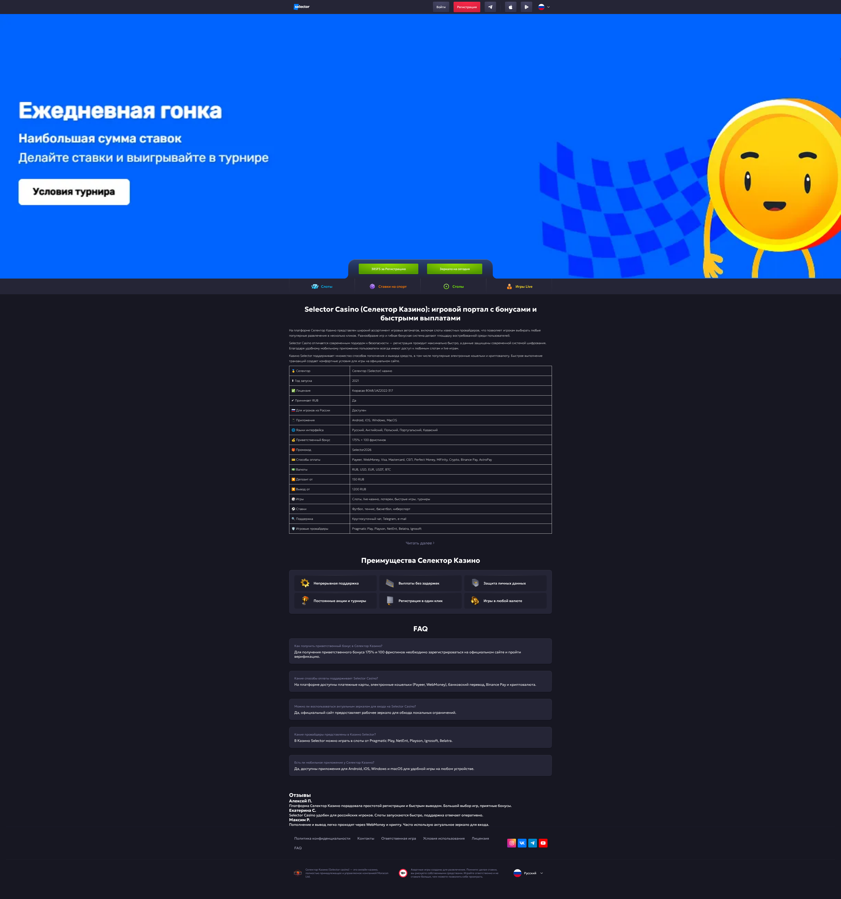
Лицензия (480, 838)
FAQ (298, 848)
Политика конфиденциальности (322, 838)
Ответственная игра (398, 838)
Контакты (365, 838)
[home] (301, 7)
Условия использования (444, 838)
